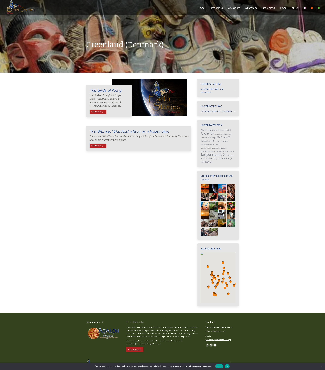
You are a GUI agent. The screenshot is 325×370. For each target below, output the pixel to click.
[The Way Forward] (213, 232)
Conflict (204, 137)
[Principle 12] (205, 223)
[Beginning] (205, 188)
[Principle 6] (222, 206)
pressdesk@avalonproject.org (218, 340)
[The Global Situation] (222, 188)
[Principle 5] (213, 206)
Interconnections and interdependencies (214, 148)
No (227, 366)
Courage (214, 137)
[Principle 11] (231, 214)
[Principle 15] (231, 223)
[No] (322, 366)
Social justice (209, 158)
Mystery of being (222, 151)
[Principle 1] (213, 197)
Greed (217, 144)
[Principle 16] (205, 232)
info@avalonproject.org (180, 333)
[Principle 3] (231, 197)
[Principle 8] (205, 214)
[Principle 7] (231, 206)
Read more (96, 111)
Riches (230, 155)
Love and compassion (208, 151)
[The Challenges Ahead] (231, 188)
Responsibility (214, 154)
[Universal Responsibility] (205, 197)
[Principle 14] (222, 223)
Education (207, 141)
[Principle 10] (222, 214)
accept (219, 366)
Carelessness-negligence (223, 134)
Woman (206, 162)
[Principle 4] (205, 206)
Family (218, 141)
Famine (225, 141)
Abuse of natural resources (216, 130)
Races (231, 151)
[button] (213, 276)
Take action (225, 158)
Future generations (207, 144)
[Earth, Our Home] (213, 188)
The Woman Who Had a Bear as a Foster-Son (129, 131)
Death (225, 137)
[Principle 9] (213, 214)
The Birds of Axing (105, 90)
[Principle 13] (213, 223)
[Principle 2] (222, 197)
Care (207, 133)
